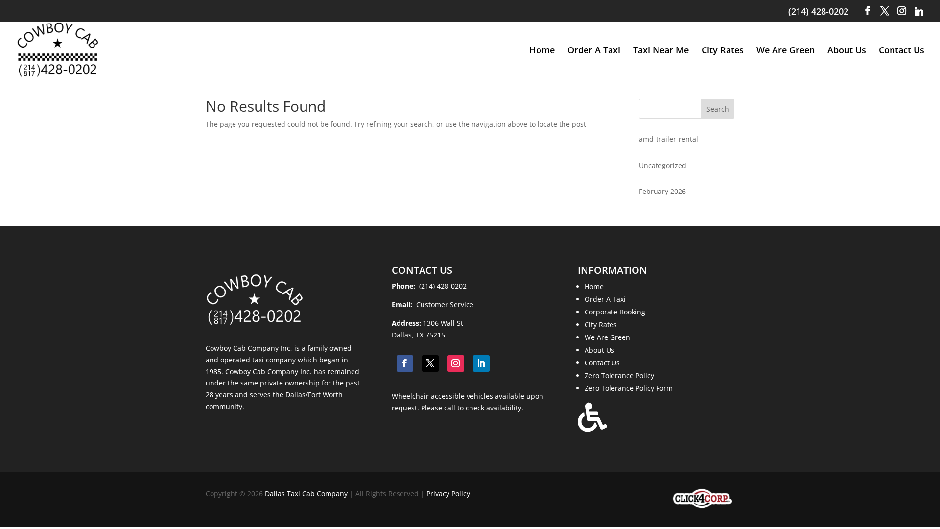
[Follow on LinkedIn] (481, 363)
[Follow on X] (430, 363)
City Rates (723, 51)
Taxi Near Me (661, 51)
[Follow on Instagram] (455, 363)
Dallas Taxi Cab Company (306, 493)
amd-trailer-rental (668, 139)
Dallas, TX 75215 (418, 334)
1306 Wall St (443, 323)
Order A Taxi (593, 51)
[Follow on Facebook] (405, 363)
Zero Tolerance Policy (619, 375)
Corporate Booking (615, 311)
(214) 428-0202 (818, 11)
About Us (846, 51)
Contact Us (901, 51)
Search (717, 109)
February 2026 (662, 191)
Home (542, 51)
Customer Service (443, 304)
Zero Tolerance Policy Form (629, 388)
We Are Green (785, 51)
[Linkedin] (919, 11)
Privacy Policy (448, 493)
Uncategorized (662, 165)
